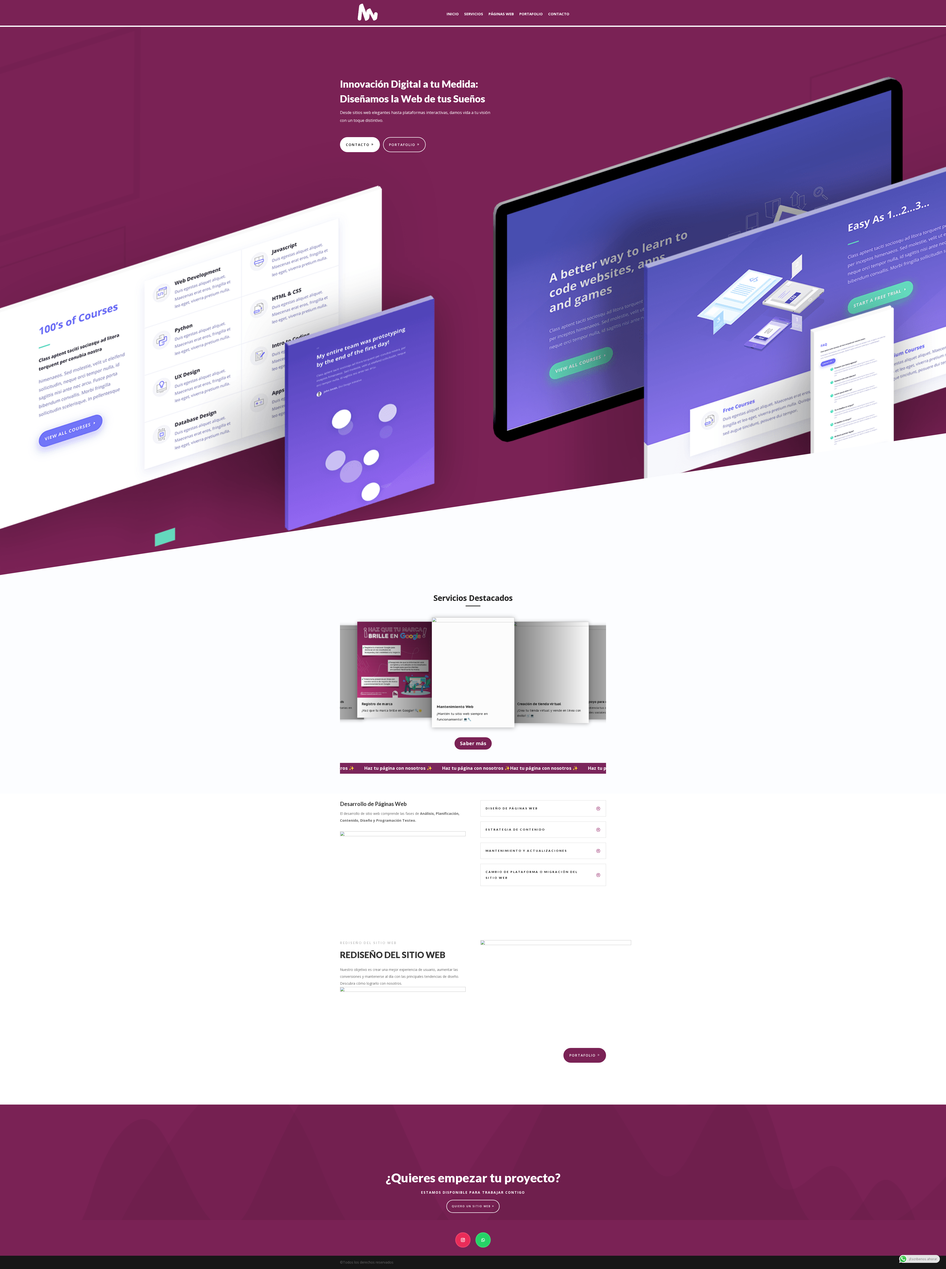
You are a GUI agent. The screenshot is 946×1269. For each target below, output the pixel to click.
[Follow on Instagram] (463, 1240)
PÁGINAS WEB (501, 14)
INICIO (453, 14)
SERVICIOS (473, 14)
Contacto (358, 144)
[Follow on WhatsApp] (483, 1240)
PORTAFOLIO (531, 14)
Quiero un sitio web (471, 1206)
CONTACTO (558, 14)
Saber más (473, 743)
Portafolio (402, 144)
